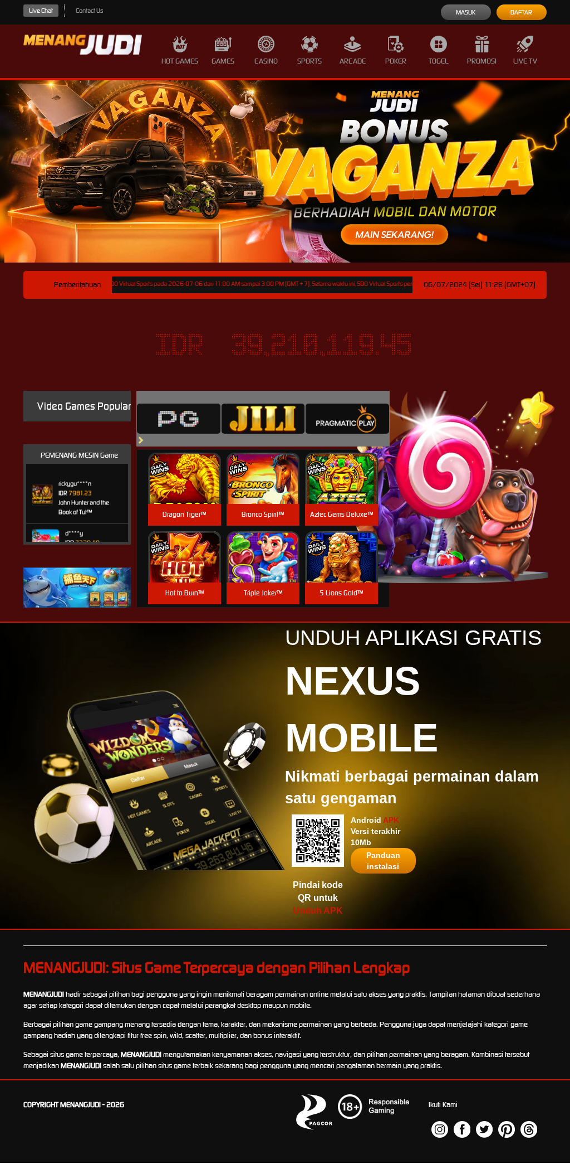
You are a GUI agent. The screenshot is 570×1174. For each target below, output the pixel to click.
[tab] (178, 419)
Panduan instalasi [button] (383, 861)
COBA (184, 465)
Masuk (465, 12)
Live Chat (41, 10)
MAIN (184, 490)
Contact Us (89, 10)
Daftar (521, 12)
